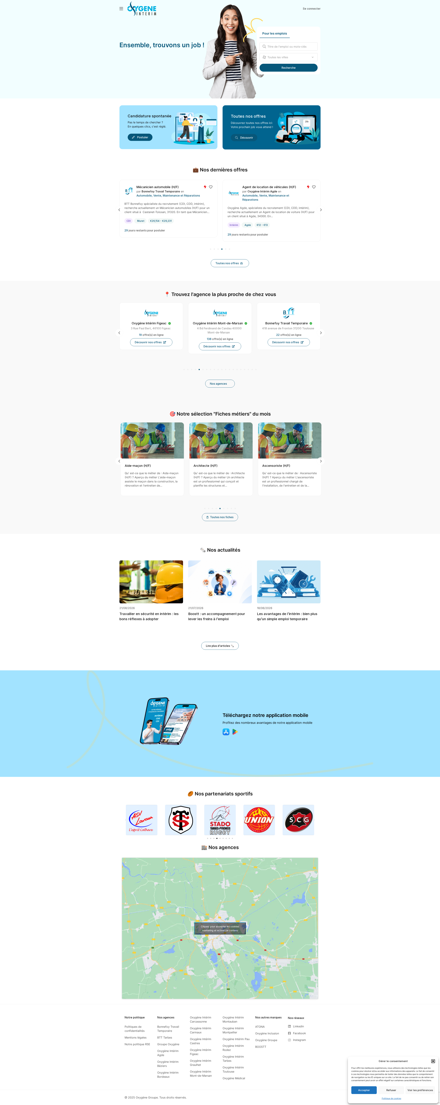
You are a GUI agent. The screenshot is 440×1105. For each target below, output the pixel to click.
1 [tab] (211, 249)
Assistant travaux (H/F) (233, 465)
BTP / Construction (153, 195)
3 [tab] (218, 249)
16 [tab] (240, 369)
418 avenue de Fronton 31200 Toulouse (151, 328)
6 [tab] (229, 249)
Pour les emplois (274, 33)
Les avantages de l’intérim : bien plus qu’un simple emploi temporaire (287, 616)
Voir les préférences (420, 1090)
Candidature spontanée (149, 116)
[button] (433, 1061)
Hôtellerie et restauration (259, 195)
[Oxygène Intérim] (141, 8)
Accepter (364, 1090)
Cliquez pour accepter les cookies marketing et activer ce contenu (220, 928)
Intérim (132, 220)
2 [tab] (214, 249)
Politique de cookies (391, 1098)
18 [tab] (248, 369)
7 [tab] (206, 369)
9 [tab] (214, 369)
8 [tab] (210, 369)
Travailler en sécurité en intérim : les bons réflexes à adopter (149, 616)
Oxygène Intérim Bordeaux (217, 323)
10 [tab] (218, 369)
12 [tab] (225, 369)
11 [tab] (221, 369)
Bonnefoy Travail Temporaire (165, 191)
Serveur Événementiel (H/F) (263, 187)
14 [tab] (233, 369)
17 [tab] (244, 369)
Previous (119, 210)
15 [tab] (237, 369)
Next (321, 210)
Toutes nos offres (248, 116)
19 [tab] (252, 369)
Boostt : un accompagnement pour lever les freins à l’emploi (216, 616)
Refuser (391, 1090)
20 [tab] (255, 369)
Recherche (289, 67)
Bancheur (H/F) (295, 465)
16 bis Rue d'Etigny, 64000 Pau (288, 328)
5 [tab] (225, 249)
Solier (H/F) (149, 187)
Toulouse (149, 220)
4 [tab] (221, 249)
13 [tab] (229, 369)
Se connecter (312, 8)
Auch (249, 220)
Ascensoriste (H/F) (161, 465)
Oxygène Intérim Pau (289, 323)
